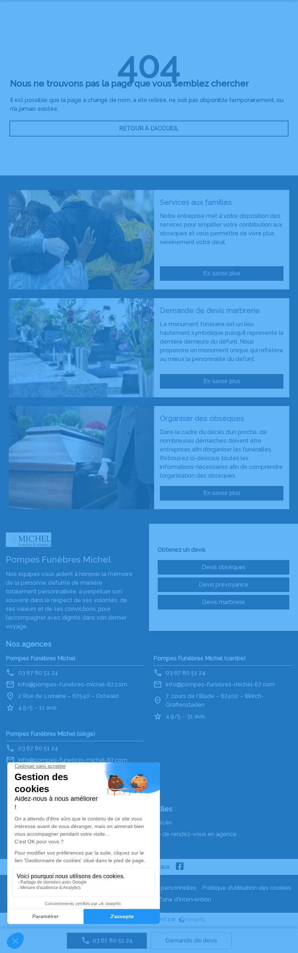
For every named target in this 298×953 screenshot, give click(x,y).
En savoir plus (222, 273)
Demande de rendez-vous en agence (185, 834)
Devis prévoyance (223, 584)
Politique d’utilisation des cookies (246, 887)
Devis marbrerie (223, 602)
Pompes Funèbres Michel (40, 658)
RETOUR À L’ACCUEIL (149, 128)
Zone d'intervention (184, 899)
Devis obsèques (224, 567)
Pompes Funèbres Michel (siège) (50, 733)
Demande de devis (191, 940)
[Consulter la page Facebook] (180, 867)
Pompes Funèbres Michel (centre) (199, 658)
